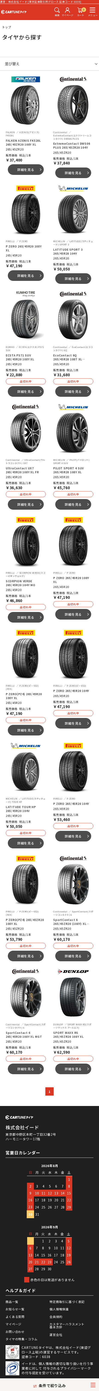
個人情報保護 (59, 1309)
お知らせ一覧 (15, 1309)
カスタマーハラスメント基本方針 (67, 1325)
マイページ (13, 1324)
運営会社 (56, 1334)
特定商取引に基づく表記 (67, 1302)
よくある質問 (15, 1317)
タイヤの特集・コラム (21, 1339)
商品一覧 (12, 1302)
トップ (7, 27)
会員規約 (56, 1317)
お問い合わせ (15, 1331)
